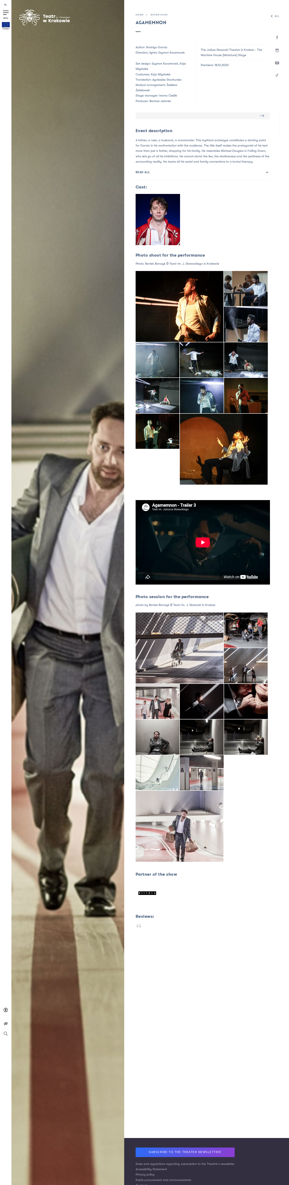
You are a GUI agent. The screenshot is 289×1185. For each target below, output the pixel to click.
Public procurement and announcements (163, 1180)
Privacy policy (145, 1174)
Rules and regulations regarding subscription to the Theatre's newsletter (185, 1164)
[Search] (5, 1035)
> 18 (262, 115)
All (277, 16)
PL (5, 5)
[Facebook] (277, 38)
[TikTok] (277, 76)
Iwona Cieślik (168, 95)
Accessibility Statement (151, 1169)
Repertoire (159, 15)
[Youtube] (277, 63)
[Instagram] (277, 51)
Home (140, 15)
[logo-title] (44, 24)
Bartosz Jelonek (160, 101)
